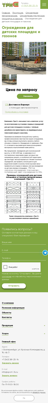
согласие (6, 276)
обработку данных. (39, 392)
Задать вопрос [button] (9, 375)
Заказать (28, 96)
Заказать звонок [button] (10, 363)
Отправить (13, 286)
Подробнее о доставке (16, 112)
